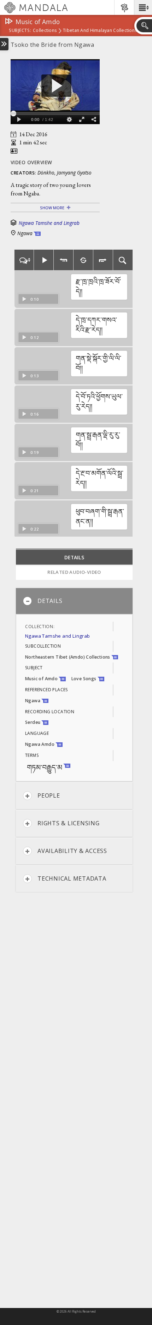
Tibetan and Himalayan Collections (100, 30)
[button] (143, 7)
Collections (45, 30)
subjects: (20, 30)
